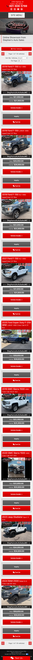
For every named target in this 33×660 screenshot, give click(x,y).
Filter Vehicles (17, 49)
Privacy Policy (23, 651)
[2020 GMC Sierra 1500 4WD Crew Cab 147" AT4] (16, 469)
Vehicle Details (16, 108)
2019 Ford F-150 (14, 67)
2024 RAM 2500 (14, 582)
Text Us (17, 122)
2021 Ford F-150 (14, 259)
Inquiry (16, 116)
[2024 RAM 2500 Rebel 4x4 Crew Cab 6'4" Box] (16, 597)
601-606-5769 (18, 5)
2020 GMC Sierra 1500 (15, 454)
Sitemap (13, 654)
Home (8, 651)
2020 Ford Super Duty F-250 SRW (16, 325)
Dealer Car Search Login (16, 652)
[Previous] (2, 53)
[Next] (30, 53)
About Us (12, 651)
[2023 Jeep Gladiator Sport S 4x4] (16, 533)
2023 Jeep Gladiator (15, 518)
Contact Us (17, 651)
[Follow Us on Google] (21, 9)
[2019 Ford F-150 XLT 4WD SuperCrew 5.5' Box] (16, 82)
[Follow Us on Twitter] (14, 9)
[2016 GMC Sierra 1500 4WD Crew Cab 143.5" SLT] (16, 405)
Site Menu (16, 15)
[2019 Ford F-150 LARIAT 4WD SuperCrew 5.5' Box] (16, 146)
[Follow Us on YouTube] (18, 9)
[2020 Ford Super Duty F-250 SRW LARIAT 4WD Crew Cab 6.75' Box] (16, 341)
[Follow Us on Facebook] (11, 9)
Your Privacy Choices (20, 654)
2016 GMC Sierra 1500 (15, 390)
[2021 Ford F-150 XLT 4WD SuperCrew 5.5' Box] (16, 274)
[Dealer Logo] (16, 26)
